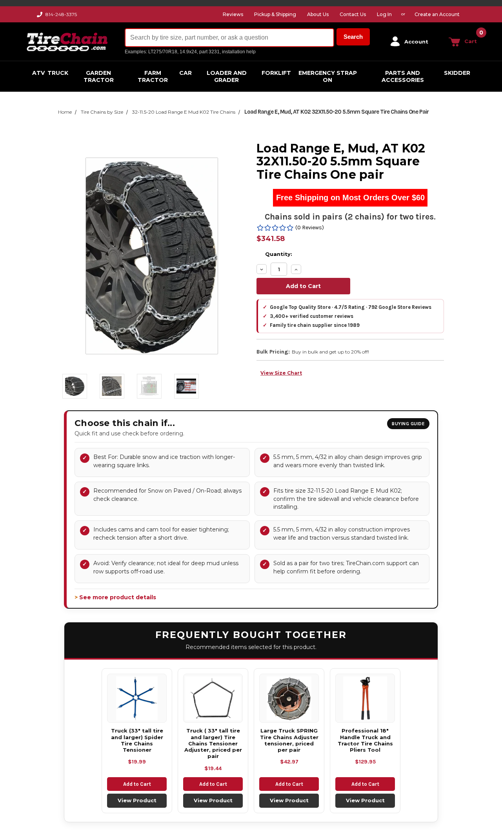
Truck (57, 72)
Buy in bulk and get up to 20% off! (330, 352)
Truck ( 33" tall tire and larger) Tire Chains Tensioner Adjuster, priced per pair (213, 743)
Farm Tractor (153, 76)
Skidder (457, 72)
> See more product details (115, 597)
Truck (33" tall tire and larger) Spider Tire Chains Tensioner (137, 740)
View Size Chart (281, 373)
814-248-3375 (61, 14)
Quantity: (278, 254)
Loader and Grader (227, 76)
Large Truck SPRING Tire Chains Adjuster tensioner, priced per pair (289, 740)
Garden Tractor (99, 76)
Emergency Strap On (327, 76)
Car (185, 72)
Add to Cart (137, 784)
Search (353, 36)
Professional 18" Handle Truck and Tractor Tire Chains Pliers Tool (365, 740)
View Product (137, 800)
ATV (38, 72)
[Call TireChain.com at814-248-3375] (40, 16)
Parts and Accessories (403, 76)
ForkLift (276, 72)
